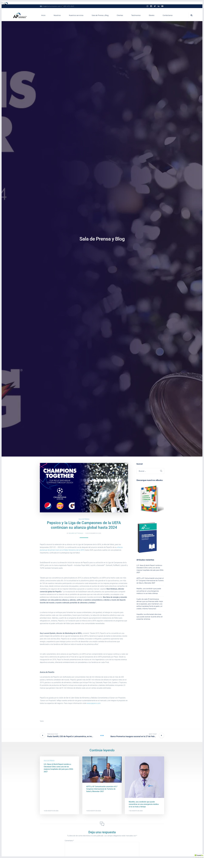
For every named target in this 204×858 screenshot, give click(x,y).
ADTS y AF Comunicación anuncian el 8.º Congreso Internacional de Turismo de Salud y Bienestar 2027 (150, 580)
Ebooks (151, 15)
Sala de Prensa (84, 519)
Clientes (120, 15)
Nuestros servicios (76, 15)
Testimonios (136, 15)
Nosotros (57, 15)
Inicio (43, 15)
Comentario (69, 841)
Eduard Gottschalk (76, 533)
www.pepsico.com (94, 703)
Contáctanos (168, 15)
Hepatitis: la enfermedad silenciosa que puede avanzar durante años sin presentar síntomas (150, 616)
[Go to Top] (200, 853)
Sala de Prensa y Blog (100, 15)
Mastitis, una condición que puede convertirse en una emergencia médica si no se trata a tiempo (149, 591)
